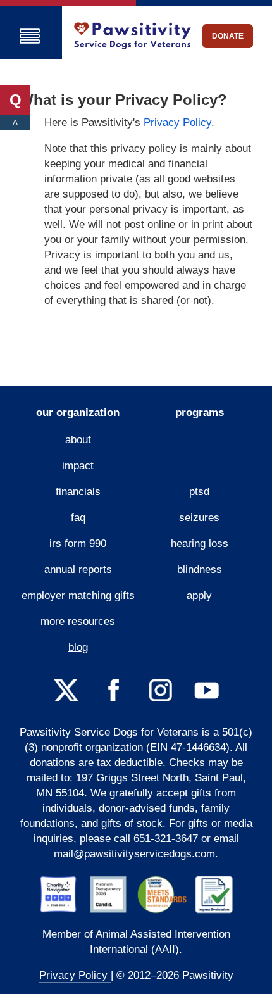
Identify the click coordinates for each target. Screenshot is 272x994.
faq (78, 518)
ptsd (199, 492)
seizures (199, 518)
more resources (77, 621)
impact (78, 466)
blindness (199, 569)
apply (199, 595)
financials (78, 492)
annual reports (78, 569)
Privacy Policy (177, 122)
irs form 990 (77, 544)
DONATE (228, 36)
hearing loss (199, 544)
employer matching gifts (78, 595)
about (78, 440)
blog (78, 647)
